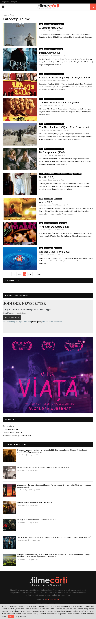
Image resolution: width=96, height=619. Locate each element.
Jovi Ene (44, 31)
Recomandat (59, 24)
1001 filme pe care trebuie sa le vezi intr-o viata (53, 173)
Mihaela (43, 255)
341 (39, 274)
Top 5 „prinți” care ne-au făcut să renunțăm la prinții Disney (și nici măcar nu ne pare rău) (54, 537)
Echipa (13, 2)
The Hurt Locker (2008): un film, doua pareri (64, 127)
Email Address (8, 313)
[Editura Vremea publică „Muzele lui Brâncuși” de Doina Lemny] (9, 472)
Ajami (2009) (46, 201)
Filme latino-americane (51, 223)
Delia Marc (44, 56)
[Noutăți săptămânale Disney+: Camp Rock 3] (9, 507)
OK (10, 616)
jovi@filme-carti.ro (52, 599)
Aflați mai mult (20, 616)
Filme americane (49, 24)
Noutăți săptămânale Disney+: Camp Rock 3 (35, 502)
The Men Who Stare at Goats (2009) (59, 102)
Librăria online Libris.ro (12, 432)
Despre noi (5, 2)
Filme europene (48, 49)
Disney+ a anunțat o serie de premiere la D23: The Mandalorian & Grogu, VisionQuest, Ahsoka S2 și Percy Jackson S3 (52, 451)
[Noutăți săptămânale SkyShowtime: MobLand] (9, 525)
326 (19, 274)
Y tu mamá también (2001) (54, 226)
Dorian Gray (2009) (49, 52)
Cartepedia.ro (8, 426)
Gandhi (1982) (46, 177)
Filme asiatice (48, 198)
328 (29, 274)
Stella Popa (23, 540)
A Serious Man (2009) (51, 27)
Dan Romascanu (46, 80)
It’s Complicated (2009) (52, 152)
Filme (41, 24)
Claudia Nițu (23, 490)
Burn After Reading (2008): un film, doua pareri (65, 77)
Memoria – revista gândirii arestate (17, 435)
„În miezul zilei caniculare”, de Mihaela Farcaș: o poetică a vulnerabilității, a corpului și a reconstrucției (54, 486)
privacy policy (36, 322)
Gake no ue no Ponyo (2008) (54, 251)
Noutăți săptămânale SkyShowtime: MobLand (36, 520)
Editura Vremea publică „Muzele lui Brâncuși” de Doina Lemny (43, 467)
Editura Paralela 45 (10, 429)
